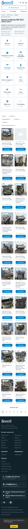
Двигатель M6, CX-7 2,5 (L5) (7, 366)
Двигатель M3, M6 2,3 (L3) (20, 338)
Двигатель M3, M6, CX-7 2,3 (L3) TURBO (7, 144)
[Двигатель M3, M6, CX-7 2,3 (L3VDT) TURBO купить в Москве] (7, 273)
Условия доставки (6, 466)
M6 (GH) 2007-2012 (5, 31)
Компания (3, 454)
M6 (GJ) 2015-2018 (5, 33)
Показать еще (14, 407)
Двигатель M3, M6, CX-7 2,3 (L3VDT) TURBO (6, 284)
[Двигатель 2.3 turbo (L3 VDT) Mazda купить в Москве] (21, 134)
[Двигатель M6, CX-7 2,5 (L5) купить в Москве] (7, 356)
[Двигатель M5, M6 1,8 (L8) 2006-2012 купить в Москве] (21, 385)
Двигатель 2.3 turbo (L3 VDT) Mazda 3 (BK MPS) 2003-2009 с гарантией (7, 171)
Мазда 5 (3, 445)
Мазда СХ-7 (18, 447)
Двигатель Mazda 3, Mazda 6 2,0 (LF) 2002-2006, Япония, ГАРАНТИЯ (20, 367)
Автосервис (13, 11)
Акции (3, 11)
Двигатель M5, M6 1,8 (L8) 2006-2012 (21, 395)
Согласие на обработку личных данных (12, 509)
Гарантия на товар (6, 468)
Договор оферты (6, 514)
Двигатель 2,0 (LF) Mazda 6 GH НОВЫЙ (7, 312)
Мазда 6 (3, 437)
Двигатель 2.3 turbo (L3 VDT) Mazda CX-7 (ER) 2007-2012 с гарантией (21, 200)
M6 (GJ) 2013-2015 (19, 33)
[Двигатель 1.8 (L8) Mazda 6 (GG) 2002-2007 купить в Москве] (7, 329)
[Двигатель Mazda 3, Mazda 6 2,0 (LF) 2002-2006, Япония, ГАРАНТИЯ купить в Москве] (21, 356)
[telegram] (4, 502)
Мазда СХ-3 (18, 445)
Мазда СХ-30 (4, 435)
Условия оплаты (5, 463)
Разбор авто (24, 11)
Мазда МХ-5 (18, 442)
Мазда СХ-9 (4, 447)
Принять (14, 526)
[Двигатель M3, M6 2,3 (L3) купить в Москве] (21, 329)
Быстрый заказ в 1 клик (7, 151)
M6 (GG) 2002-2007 (19, 31)
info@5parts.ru (11, 484)
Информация (18, 454)
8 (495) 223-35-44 (12, 477)
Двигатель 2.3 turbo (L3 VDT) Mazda (20, 144)
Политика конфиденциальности (9, 507)
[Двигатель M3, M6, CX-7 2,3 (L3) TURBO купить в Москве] (7, 134)
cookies (15, 521)
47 (21, 412)
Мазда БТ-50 (18, 440)
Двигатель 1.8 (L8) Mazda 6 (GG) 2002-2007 (7, 339)
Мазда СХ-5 (4, 440)
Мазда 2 (17, 437)
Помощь (3, 461)
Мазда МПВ (18, 435)
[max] (10, 502)
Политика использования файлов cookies (12, 512)
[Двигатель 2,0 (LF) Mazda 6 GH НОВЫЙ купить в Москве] (7, 303)
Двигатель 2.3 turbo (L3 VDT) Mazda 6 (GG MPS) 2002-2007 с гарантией (7, 229)
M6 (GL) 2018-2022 (5, 35)
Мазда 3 (3, 442)
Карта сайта (4, 471)
